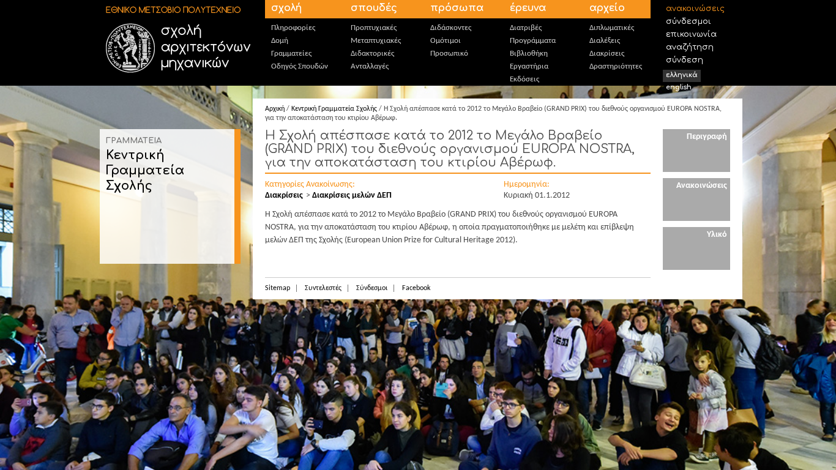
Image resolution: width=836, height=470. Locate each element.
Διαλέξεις (604, 41)
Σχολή (286, 7)
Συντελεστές (323, 288)
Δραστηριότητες (615, 66)
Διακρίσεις (606, 54)
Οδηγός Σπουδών (299, 66)
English (679, 87)
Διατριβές (526, 28)
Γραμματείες (291, 54)
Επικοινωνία (691, 34)
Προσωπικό (449, 54)
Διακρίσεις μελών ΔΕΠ (352, 195)
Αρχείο (607, 7)
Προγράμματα (533, 41)
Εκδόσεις (524, 79)
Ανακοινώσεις (695, 8)
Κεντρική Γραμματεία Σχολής (145, 170)
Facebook (416, 288)
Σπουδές (374, 7)
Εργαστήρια (529, 66)
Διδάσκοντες (450, 28)
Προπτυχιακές (374, 28)
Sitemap (277, 288)
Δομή (279, 41)
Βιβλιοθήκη (529, 54)
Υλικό (717, 234)
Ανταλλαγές (370, 66)
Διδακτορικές (372, 54)
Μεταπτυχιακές (376, 41)
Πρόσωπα (456, 7)
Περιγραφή (707, 136)
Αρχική (275, 109)
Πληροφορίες (293, 28)
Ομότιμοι (445, 41)
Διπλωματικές (611, 28)
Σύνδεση (684, 60)
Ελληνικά (682, 75)
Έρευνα (528, 7)
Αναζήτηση (690, 47)
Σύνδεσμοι (688, 21)
